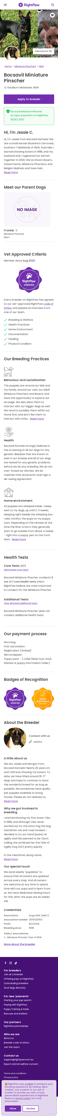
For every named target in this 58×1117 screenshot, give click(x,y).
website (37, 741)
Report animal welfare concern (21, 1064)
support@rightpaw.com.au (19, 1059)
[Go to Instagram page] (10, 963)
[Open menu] (5, 5)
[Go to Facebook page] (5, 963)
